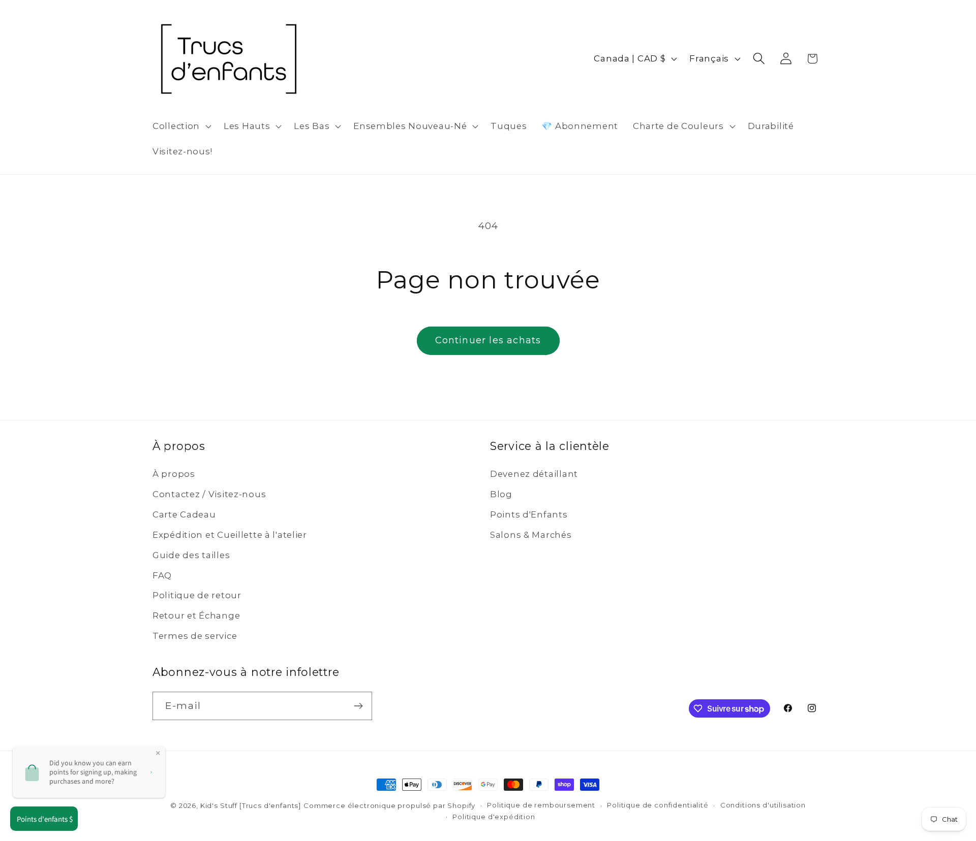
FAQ (162, 575)
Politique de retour (196, 595)
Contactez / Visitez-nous (209, 494)
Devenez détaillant (534, 474)
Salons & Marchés (531, 535)
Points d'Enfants (529, 514)
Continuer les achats (488, 340)
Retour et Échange (196, 615)
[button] (181, 126)
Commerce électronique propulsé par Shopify (389, 805)
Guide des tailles (191, 555)
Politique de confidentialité (658, 805)
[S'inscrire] (358, 706)
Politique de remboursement (541, 805)
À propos (173, 474)
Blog (501, 494)
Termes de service (194, 636)
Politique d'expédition (493, 817)
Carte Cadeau (184, 514)
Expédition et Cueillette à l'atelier (229, 535)
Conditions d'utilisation (763, 805)
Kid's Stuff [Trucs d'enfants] (250, 805)
